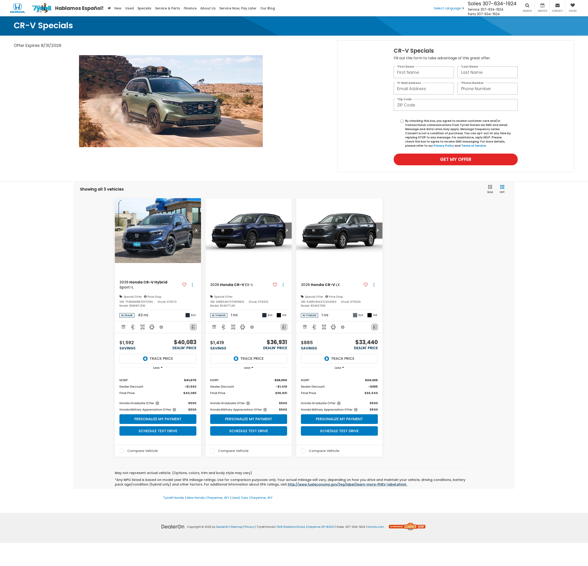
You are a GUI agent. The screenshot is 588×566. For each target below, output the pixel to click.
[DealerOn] (173, 526)
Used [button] (129, 8)
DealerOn (222, 527)
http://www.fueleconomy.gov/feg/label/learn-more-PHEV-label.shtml (347, 484)
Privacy (250, 527)
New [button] (118, 8)
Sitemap (237, 527)
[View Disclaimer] (161, 327)
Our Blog (267, 8)
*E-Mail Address (409, 82)
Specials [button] (144, 8)
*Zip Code (404, 98)
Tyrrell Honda (173, 497)
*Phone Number (472, 82)
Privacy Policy (444, 146)
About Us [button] (208, 8)
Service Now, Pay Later (238, 8)
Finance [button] (190, 8)
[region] (157, 392)
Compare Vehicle (142, 451)
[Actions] (192, 285)
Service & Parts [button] (167, 8)
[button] (196, 231)
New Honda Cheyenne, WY (208, 497)
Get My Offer (455, 159)
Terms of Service (473, 146)
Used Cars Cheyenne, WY (252, 497)
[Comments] (193, 327)
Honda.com (376, 527)
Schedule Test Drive (158, 431)
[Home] (109, 8)
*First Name (405, 66)
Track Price (161, 358)
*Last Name (469, 66)
